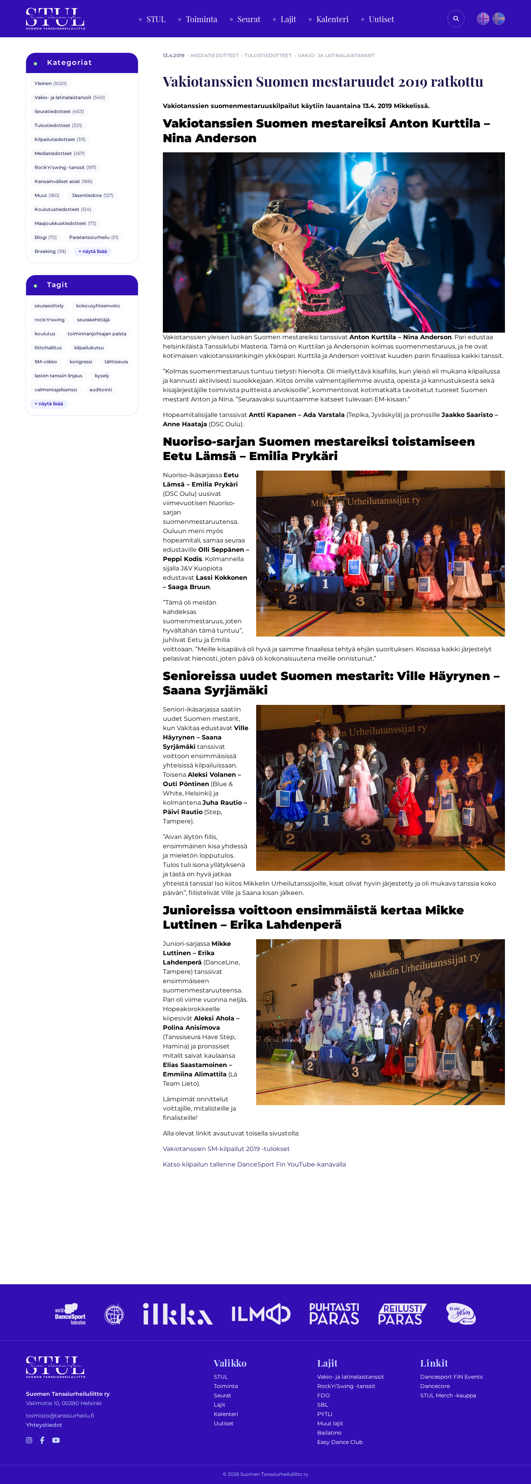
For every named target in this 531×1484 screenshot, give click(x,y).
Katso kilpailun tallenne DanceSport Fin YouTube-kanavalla (254, 1165)
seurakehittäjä (93, 320)
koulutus (45, 334)
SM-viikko (46, 362)
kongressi (81, 362)
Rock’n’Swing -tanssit (346, 1386)
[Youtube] (56, 1440)
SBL (322, 1404)
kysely (102, 376)
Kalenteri (226, 1414)
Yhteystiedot (44, 1425)
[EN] (483, 18)
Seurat (222, 1395)
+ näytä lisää (93, 251)
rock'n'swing (50, 320)
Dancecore (435, 1386)
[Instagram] (29, 1440)
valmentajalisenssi (56, 390)
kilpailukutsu (89, 348)
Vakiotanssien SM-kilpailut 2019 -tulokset (226, 1149)
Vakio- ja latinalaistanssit (350, 1376)
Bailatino (329, 1432)
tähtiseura (116, 362)
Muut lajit (330, 1423)
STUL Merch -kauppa (448, 1395)
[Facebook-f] (42, 1440)
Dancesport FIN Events (451, 1376)
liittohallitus (48, 348)
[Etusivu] (55, 19)
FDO (323, 1395)
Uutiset (224, 1423)
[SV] (499, 18)
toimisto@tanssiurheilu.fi (60, 1415)
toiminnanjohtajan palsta (97, 334)
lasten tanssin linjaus (58, 376)
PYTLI (324, 1414)
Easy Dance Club (340, 1442)
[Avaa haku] (456, 18)
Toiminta (226, 1386)
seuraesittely (49, 306)
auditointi (100, 390)
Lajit (219, 1404)
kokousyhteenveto (98, 306)
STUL (221, 1376)
